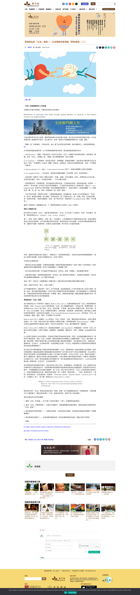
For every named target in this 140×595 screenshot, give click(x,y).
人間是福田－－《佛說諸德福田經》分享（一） (32, 493)
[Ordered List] (56, 541)
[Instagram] (73, 4)
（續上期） (28, 99)
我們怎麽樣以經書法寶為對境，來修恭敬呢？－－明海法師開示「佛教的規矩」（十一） (46, 495)
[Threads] (76, 4)
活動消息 (58, 9)
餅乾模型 (50, 440)
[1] (44, 117)
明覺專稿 (32, 9)
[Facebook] (63, 4)
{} (66, 540)
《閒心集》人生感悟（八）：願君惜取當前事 (77, 493)
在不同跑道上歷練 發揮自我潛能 (92, 493)
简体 (93, 4)
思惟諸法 (30, 440)
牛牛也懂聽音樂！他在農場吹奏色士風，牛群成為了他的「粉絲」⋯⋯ (61, 515)
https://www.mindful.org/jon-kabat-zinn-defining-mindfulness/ (48, 427)
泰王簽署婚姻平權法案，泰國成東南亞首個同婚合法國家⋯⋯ (77, 514)
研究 (38, 440)
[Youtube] (70, 4)
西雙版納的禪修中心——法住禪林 (107, 493)
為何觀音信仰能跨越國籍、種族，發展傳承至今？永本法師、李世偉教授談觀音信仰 (46, 515)
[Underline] (51, 541)
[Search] (115, 4)
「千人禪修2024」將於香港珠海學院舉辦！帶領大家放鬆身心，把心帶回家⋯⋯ (108, 515)
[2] (25, 146)
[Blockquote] (60, 541)
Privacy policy (72, 592)
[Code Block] (62, 541)
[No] (138, 591)
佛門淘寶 (65, 9)
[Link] (65, 541)
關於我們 (92, 9)
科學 (42, 440)
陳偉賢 (30, 47)
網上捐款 (56, 571)
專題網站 (49, 9)
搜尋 (44, 578)
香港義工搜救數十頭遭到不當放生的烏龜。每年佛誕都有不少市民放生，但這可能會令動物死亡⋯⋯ (92, 516)
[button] (97, 47)
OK (65, 592)
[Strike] (53, 541)
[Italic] (49, 541)
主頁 (26, 9)
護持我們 (82, 9)
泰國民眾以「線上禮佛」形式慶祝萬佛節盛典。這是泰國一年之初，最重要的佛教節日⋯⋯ (31, 515)
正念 (35, 440)
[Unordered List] (58, 541)
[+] (69, 540)
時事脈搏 (41, 9)
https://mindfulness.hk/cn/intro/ (37, 430)
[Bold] (46, 541)
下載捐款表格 (65, 571)
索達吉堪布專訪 (59, 492)
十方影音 (73, 9)
